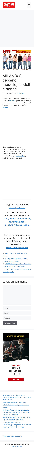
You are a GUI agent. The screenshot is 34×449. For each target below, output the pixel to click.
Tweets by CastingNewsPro (12, 436)
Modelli (17, 253)
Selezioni (17, 261)
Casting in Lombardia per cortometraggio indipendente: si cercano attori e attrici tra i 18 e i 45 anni (17, 425)
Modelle (24, 258)
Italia (6, 253)
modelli (5, 261)
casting (7, 258)
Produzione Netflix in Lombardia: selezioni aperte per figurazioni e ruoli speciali (16, 405)
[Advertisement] (17, 28)
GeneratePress (17, 446)
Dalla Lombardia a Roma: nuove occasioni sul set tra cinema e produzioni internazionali (17, 397)
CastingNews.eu (17, 207)
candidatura (20, 156)
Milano (11, 253)
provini (11, 261)
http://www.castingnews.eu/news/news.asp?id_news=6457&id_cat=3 (17, 221)
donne (13, 258)
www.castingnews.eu (17, 247)
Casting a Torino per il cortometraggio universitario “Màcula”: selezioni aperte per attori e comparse (16, 412)
